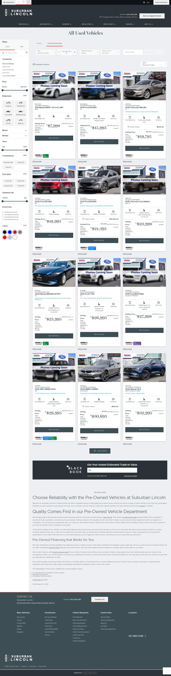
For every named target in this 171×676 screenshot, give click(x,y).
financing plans (54, 547)
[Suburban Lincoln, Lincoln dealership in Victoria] (19, 12)
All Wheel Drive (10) (11, 212)
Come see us (38, 580)
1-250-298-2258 (131, 14)
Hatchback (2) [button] (21, 106)
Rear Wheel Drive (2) (11, 219)
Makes (5, 130)
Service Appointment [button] (152, 16)
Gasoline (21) (8, 186)
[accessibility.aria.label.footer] (90, 672)
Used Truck (6, 67)
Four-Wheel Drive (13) (11, 214)
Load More (102, 451)
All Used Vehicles (8, 64)
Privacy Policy (42, 666)
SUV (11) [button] (8, 123)
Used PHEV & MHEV (8, 76)
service (142, 506)
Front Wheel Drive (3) (11, 217)
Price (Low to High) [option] (148, 65)
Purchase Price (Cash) (55, 43)
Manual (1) (21, 162)
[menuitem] (24, 24)
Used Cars (5, 73)
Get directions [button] (136, 636)
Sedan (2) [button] (20, 123)
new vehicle (107, 517)
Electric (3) (21, 181)
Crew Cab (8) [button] (8, 114)
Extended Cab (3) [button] (20, 114)
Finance (39, 43)
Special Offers (86, 24)
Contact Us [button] (100, 599)
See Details (54, 138)
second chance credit (60, 552)
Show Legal (37, 161)
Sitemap (24, 666)
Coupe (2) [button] (8, 106)
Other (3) (8, 167)
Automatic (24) (8, 162)
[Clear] (26, 52)
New (21, 46)
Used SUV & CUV (8, 70)
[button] (9, 2)
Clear (25, 95)
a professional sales (129, 517)
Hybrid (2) (21, 186)
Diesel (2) (8, 181)
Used (7, 46)
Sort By (144, 62)
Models (5, 136)
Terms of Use (32, 666)
